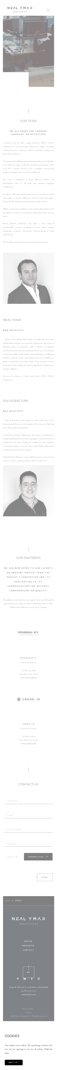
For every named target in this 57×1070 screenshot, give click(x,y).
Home (7, 900)
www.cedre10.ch (28, 743)
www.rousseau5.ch (28, 677)
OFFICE (28, 941)
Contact (28, 950)
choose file (36, 857)
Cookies (28, 1012)
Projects (28, 946)
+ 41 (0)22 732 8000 (28, 670)
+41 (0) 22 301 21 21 (28, 990)
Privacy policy (27, 1008)
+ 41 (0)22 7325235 (28, 736)
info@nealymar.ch (28, 994)
